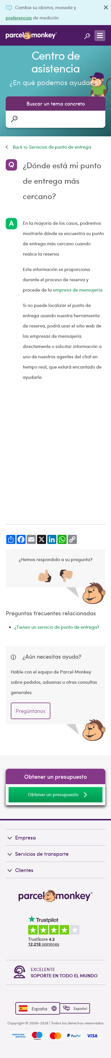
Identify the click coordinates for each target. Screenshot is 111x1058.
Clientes (24, 869)
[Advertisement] (55, 453)
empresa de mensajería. (78, 290)
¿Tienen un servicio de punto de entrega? (56, 627)
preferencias (19, 18)
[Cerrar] (106, 7)
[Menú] (99, 35)
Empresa (25, 837)
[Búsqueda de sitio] (87, 35)
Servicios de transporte (42, 853)
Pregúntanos (31, 710)
